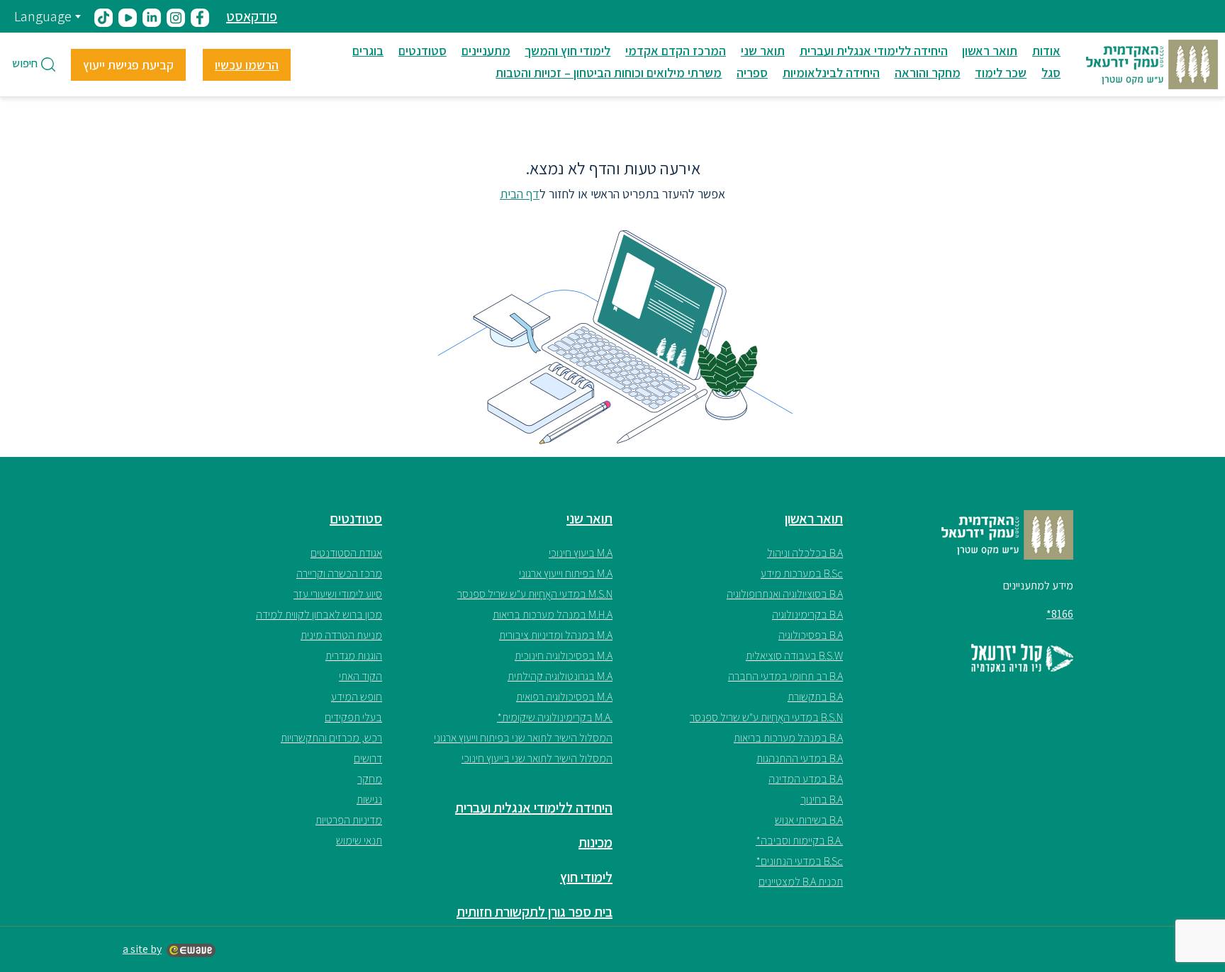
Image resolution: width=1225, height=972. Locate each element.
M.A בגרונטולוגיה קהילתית (560, 676)
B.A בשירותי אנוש (809, 820)
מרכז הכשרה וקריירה (339, 573)
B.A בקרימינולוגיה (807, 614)
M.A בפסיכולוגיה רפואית (564, 696)
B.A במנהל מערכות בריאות (788, 737)
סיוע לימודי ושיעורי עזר (337, 594)
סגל (1051, 72)
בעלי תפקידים (353, 717)
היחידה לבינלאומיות (831, 72)
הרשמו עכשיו (247, 65)
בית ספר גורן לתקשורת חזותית (534, 912)
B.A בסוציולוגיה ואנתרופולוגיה (785, 594)
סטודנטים (422, 51)
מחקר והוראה (928, 72)
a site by (142, 949)
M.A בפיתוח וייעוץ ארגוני (565, 573)
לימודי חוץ (586, 877)
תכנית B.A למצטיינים (801, 881)
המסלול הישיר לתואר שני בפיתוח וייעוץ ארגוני (523, 737)
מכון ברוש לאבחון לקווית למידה (319, 614)
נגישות (369, 799)
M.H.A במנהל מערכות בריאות (552, 614)
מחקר (369, 779)
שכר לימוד (1001, 72)
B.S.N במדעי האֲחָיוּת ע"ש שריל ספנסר (766, 717)
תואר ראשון (989, 51)
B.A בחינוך (821, 799)
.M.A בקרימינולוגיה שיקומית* (554, 717)
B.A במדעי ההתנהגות (799, 758)
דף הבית (519, 194)
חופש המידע (356, 696)
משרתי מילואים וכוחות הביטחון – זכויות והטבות (609, 72)
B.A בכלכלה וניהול (805, 553)
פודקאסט (251, 16)
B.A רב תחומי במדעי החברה (785, 676)
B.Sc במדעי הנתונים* (799, 861)
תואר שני (763, 51)
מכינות (595, 842)
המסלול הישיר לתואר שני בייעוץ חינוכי (537, 758)
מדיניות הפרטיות (348, 820)
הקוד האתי (360, 676)
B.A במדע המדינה (805, 779)
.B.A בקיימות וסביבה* (799, 840)
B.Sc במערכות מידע (802, 573)
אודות (1046, 51)
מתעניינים (486, 51)
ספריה (752, 72)
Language (43, 16)
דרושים (368, 758)
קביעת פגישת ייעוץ (128, 65)
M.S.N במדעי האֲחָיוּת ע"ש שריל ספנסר (534, 594)
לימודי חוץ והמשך (567, 51)
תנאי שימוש (359, 840)
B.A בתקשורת (815, 696)
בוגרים (368, 51)
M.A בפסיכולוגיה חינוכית (563, 655)
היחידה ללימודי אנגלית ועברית (874, 51)
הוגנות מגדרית (353, 655)
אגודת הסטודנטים (346, 553)
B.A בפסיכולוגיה (810, 635)
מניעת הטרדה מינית (341, 635)
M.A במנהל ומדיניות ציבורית (555, 635)
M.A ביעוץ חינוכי (580, 553)
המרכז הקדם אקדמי (675, 51)
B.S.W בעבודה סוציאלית (794, 655)
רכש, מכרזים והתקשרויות (331, 737)
